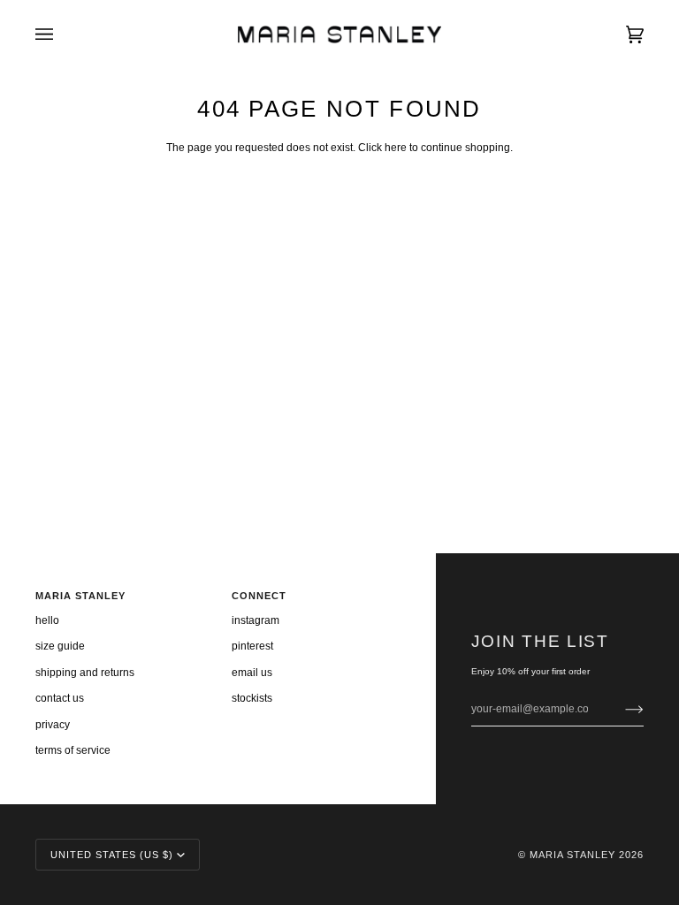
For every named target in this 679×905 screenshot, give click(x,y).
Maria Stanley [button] (80, 595)
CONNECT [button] (259, 595)
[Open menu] (61, 34)
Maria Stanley (572, 854)
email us (252, 672)
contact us (59, 698)
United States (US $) (111, 854)
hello (47, 620)
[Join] (620, 709)
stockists (252, 698)
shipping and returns (84, 672)
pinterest (252, 646)
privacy (52, 725)
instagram (255, 620)
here (396, 147)
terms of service (73, 750)
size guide (60, 646)
